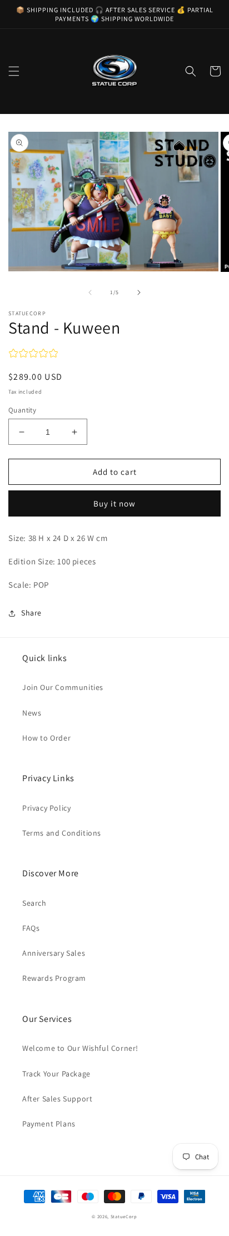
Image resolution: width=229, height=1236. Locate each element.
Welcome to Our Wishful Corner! (80, 1048)
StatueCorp (124, 1216)
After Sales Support (57, 1099)
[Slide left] (90, 292)
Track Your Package (56, 1074)
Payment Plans (49, 1124)
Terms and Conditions (61, 833)
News (31, 713)
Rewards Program (54, 978)
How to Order (46, 738)
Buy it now (114, 503)
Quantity (22, 410)
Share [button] (31, 613)
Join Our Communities (62, 687)
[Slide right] (139, 292)
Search (34, 903)
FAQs (30, 928)
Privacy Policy (46, 808)
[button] (14, 71)
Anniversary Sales (53, 953)
